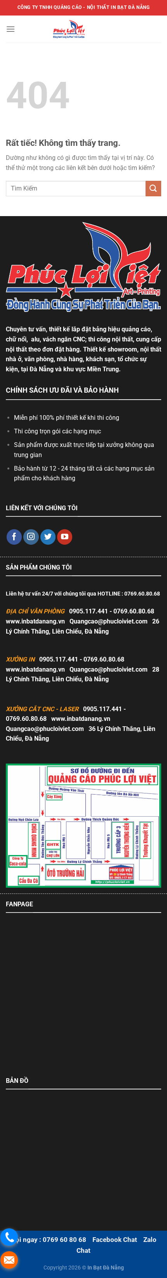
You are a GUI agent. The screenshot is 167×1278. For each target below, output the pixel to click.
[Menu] (10, 28)
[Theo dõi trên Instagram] (31, 537)
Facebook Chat (114, 1239)
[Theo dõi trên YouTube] (65, 537)
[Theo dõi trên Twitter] (48, 537)
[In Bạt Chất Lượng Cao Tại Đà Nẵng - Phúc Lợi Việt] (69, 29)
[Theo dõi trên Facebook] (14, 537)
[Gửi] (153, 188)
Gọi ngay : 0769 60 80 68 (48, 1239)
